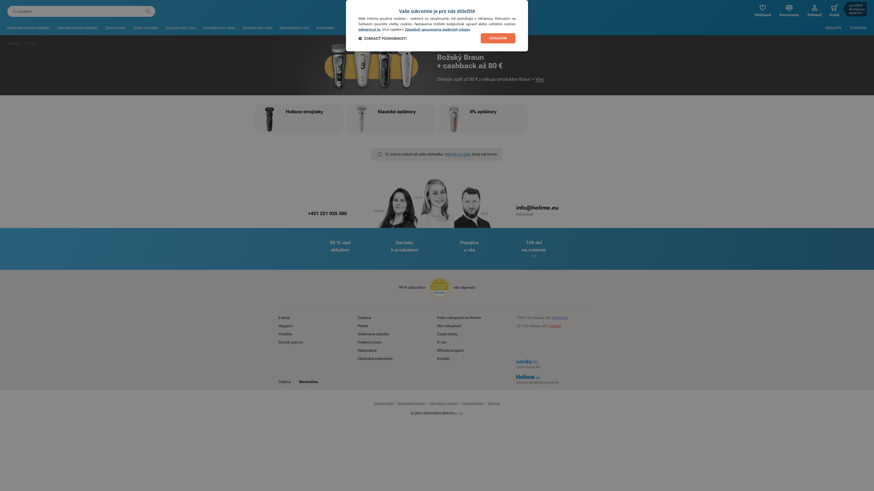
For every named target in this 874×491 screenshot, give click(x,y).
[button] (382, 38)
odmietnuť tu (369, 29)
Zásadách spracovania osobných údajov (437, 29)
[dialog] (437, 25)
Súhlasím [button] (498, 38)
